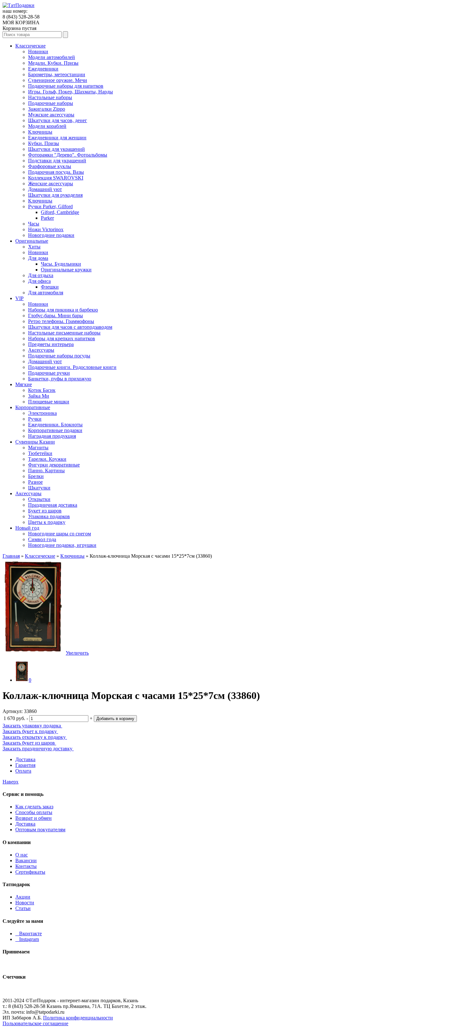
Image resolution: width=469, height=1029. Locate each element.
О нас (21, 854)
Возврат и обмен (33, 818)
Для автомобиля (45, 292)
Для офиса (39, 281)
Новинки (38, 51)
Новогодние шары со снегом (59, 533)
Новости (24, 902)
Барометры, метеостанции (56, 74)
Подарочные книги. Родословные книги (72, 367)
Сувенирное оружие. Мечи (57, 80)
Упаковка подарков (49, 516)
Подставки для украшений (57, 160)
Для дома (38, 258)
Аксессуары (41, 350)
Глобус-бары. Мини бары (55, 315)
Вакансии (26, 860)
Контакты (26, 866)
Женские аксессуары (50, 183)
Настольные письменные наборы (64, 332)
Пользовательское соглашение (35, 1023)
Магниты (38, 447)
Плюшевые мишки (48, 401)
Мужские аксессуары (51, 114)
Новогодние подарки (51, 235)
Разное (35, 482)
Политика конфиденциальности (78, 1017)
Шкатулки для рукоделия (55, 195)
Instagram (27, 939)
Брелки (36, 476)
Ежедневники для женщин (57, 137)
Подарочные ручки (49, 373)
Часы (33, 223)
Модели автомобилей (51, 57)
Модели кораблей (47, 126)
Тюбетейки (40, 453)
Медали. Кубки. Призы (53, 63)
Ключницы (40, 132)
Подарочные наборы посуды (59, 355)
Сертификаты (30, 872)
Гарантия (25, 765)
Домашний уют (45, 189)
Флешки (50, 287)
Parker (47, 218)
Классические (30, 45)
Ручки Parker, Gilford (50, 206)
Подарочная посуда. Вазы (56, 172)
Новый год (27, 528)
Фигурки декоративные (54, 464)
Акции (22, 897)
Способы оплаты (33, 812)
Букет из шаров (45, 510)
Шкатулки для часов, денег (57, 120)
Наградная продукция (52, 436)
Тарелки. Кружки (47, 459)
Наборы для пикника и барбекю (63, 309)
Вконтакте (28, 933)
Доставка (25, 759)
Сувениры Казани (35, 442)
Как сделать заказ (34, 806)
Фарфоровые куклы (49, 166)
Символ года (42, 539)
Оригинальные (31, 241)
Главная (11, 556)
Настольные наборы (50, 97)
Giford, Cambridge (60, 212)
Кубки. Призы (43, 143)
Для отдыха (40, 275)
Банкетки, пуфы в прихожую (59, 378)
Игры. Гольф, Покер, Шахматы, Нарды (70, 91)
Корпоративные (32, 407)
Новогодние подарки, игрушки (62, 545)
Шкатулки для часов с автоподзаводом (70, 327)
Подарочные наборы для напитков (65, 86)
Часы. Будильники (61, 264)
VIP (19, 298)
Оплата (23, 771)
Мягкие (23, 384)
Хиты (34, 246)
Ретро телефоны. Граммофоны (61, 321)
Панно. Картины (46, 470)
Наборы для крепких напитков (61, 338)
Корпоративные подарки (55, 430)
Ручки (34, 419)
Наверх (11, 781)
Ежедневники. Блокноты (55, 424)
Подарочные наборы (50, 103)
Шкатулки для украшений (56, 149)
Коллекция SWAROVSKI (55, 177)
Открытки (39, 499)
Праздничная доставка (52, 505)
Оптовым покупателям (40, 829)
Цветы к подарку (46, 522)
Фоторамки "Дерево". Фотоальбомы (67, 155)
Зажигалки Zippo (46, 109)
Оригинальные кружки (66, 269)
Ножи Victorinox (45, 229)
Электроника (42, 413)
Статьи (23, 908)
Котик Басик (42, 390)
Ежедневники (43, 68)
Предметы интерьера (51, 344)
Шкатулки (39, 487)
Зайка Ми (38, 396)
